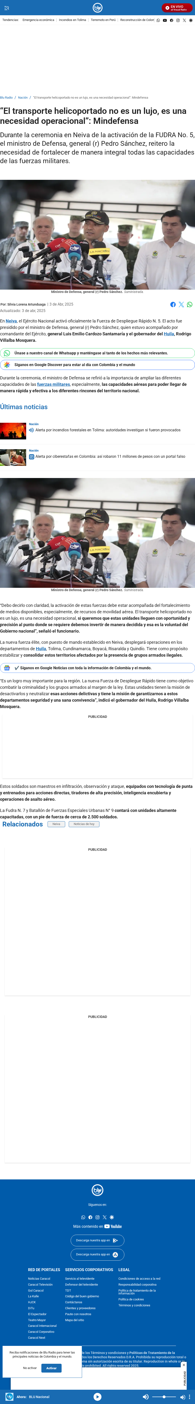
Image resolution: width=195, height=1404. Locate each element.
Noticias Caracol (39, 1278)
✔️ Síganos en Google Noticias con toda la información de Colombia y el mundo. (83, 668)
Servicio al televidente (79, 1278)
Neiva (56, 824)
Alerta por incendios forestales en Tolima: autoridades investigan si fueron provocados (107, 430)
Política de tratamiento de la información (137, 1292)
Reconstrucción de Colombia (139, 20)
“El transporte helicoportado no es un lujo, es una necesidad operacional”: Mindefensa (90, 97)
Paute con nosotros (78, 1314)
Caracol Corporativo (41, 1332)
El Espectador (37, 1314)
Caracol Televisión (40, 1284)
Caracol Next (36, 1337)
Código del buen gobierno (82, 1296)
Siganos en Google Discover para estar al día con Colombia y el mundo (75, 364)
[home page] (97, 8)
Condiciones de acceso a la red (139, 1278)
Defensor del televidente (81, 1284)
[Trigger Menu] (6, 8)
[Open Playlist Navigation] (189, 1396)
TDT (68, 1290)
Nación (23, 97)
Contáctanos (73, 1302)
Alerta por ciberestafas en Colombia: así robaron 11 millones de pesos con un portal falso (110, 456)
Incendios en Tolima (72, 20)
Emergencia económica (38, 20)
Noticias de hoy (84, 824)
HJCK (32, 1302)
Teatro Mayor (37, 1320)
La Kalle (33, 1296)
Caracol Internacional (42, 1326)
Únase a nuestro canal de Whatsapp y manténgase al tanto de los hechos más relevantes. (91, 353)
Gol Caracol (36, 1290)
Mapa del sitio (74, 1320)
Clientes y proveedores (80, 1308)
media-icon (97, 1396)
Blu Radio (6, 97)
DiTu (31, 1308)
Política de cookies (131, 1299)
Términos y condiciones (134, 1305)
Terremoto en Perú (103, 20)
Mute (146, 1397)
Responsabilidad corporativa (137, 1284)
